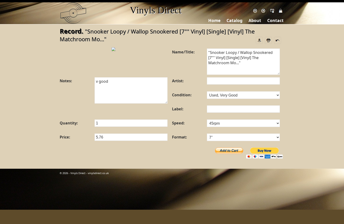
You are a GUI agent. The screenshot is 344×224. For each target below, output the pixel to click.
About (255, 20)
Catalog (234, 20)
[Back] (255, 11)
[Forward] (263, 11)
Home (214, 20)
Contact (275, 20)
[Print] (268, 39)
